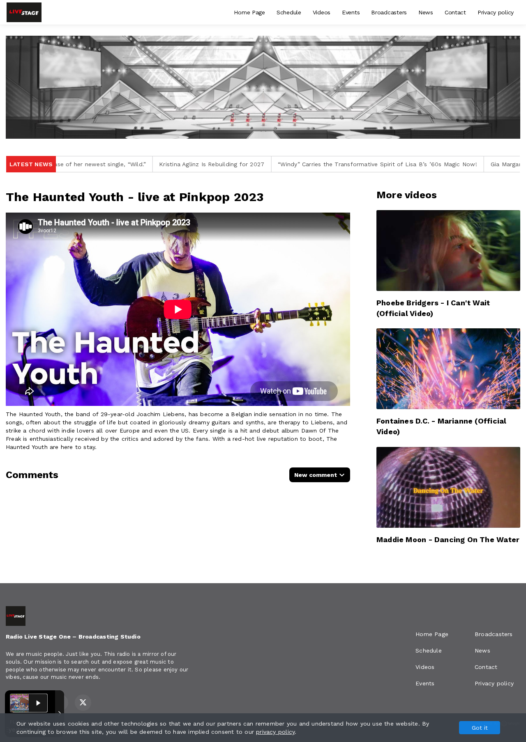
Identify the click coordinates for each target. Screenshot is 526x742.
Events (351, 12)
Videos (321, 12)
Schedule (289, 12)
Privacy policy (496, 12)
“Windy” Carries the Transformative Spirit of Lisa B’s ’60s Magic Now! (319, 164)
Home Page (249, 12)
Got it (480, 727)
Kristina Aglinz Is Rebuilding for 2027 (153, 164)
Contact (455, 12)
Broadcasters (389, 12)
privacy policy (275, 731)
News (425, 12)
